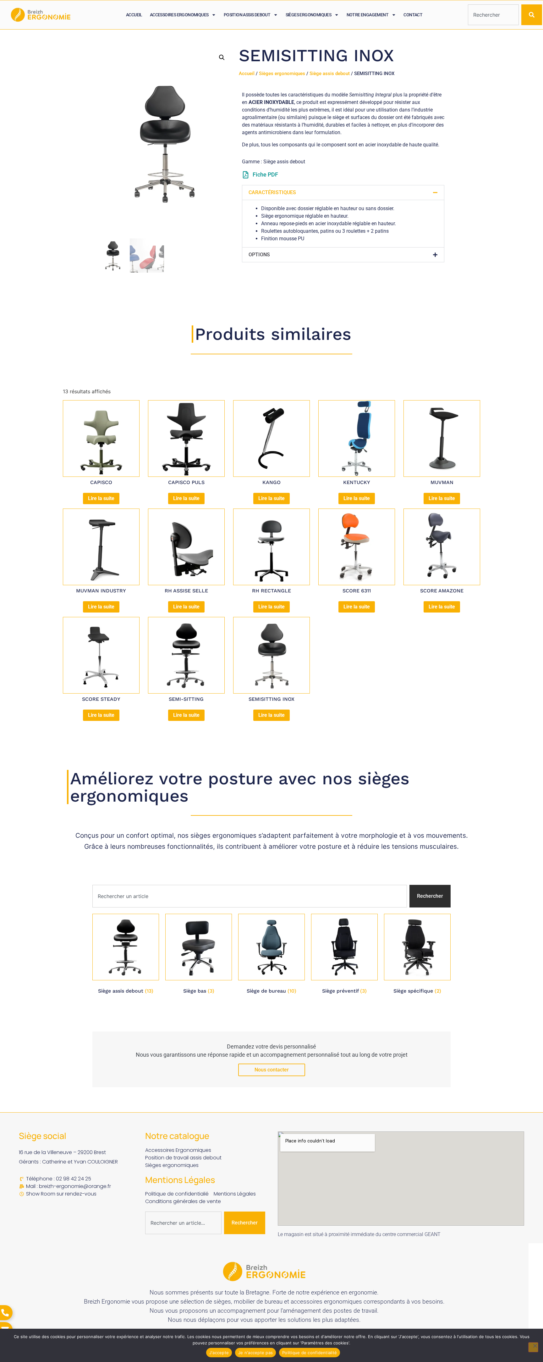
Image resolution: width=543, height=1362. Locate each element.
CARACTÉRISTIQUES (272, 192)
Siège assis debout (330, 73)
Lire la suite (101, 498)
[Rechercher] (531, 14)
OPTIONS (259, 255)
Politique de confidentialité (309, 1352)
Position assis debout (247, 15)
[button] (222, 57)
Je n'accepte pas (255, 1352)
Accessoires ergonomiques (179, 15)
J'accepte (219, 1352)
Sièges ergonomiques (309, 15)
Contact (412, 15)
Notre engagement (367, 15)
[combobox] (493, 14)
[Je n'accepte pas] (533, 1347)
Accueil (134, 15)
